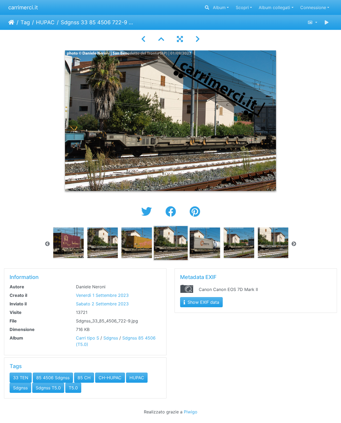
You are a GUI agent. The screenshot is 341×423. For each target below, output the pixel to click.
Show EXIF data (202, 302)
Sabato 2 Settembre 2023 (102, 303)
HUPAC (45, 22)
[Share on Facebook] (172, 211)
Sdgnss (110, 338)
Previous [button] (47, 244)
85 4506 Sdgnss (53, 377)
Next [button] (294, 244)
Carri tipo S (87, 338)
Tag (25, 22)
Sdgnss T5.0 (48, 387)
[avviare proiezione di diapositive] (326, 22)
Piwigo (190, 411)
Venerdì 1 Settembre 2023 (102, 295)
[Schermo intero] (179, 39)
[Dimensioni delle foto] (312, 22)
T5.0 (73, 387)
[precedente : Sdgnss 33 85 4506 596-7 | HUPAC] (143, 39)
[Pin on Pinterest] (194, 211)
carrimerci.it (23, 7)
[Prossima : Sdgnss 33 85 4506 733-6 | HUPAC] (197, 39)
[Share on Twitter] (148, 211)
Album (219, 7)
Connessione (313, 7)
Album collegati (274, 7)
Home (11, 22)
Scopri (242, 7)
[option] (68, 243)
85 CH (84, 377)
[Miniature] (161, 39)
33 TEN (20, 377)
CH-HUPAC (110, 377)
